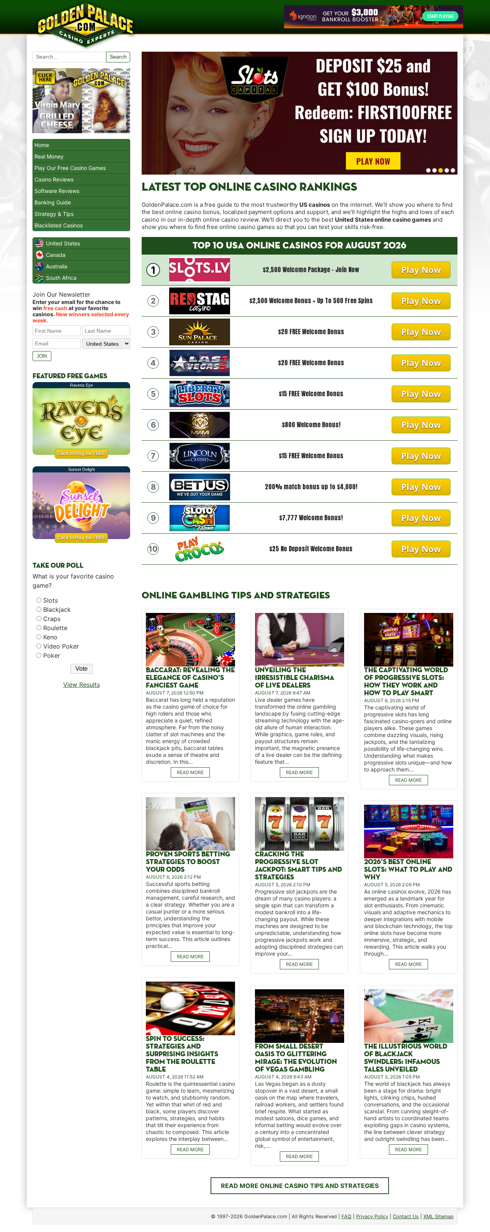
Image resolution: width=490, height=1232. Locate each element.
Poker (51, 655)
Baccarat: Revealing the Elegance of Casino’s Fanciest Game (190, 678)
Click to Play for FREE (81, 453)
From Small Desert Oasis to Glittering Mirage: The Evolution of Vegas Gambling (296, 1058)
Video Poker (61, 646)
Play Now (421, 269)
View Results (81, 684)
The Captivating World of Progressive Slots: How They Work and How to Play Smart (406, 682)
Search (118, 57)
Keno (50, 637)
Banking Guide (52, 202)
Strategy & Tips (54, 214)
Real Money (49, 156)
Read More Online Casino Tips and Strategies (300, 1186)
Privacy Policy (372, 1216)
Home (41, 145)
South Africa (61, 278)
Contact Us (406, 1216)
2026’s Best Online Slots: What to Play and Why (408, 870)
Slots (50, 600)
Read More (190, 772)
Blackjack (57, 609)
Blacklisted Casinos (58, 225)
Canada (55, 255)
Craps (51, 619)
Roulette (55, 628)
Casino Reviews (54, 179)
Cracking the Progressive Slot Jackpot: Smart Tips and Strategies (298, 866)
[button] (428, 170)
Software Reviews (56, 191)
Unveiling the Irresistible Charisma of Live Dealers (294, 678)
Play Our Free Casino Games (70, 168)
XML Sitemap (438, 1216)
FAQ (346, 1216)
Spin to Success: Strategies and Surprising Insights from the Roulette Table (182, 1054)
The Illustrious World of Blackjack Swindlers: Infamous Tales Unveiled (405, 1058)
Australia (56, 266)
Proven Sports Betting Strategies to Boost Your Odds (188, 862)
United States (63, 243)
